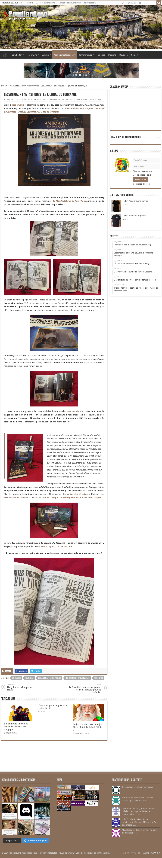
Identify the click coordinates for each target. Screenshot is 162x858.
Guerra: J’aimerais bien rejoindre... (137, 787)
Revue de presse (66, 853)
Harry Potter (16, 55)
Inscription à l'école (141, 184)
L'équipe (79, 853)
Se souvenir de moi (143, 172)
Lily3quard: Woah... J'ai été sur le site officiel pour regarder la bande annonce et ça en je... (138, 811)
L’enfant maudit (85, 55)
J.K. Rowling (32, 55)
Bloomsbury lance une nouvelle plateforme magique (16, 726)
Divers (36, 86)
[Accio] (158, 2)
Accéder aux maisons (45, 3)
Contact (134, 55)
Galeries (101, 55)
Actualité (15, 86)
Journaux (29, 678)
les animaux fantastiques (49, 678)
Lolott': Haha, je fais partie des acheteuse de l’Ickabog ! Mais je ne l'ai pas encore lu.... (139, 822)
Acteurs (45, 55)
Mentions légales (49, 853)
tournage (98, 678)
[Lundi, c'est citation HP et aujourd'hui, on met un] (9, 827)
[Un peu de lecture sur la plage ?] (26, 794)
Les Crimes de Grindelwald (77, 678)
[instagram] (135, 3)
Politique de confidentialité (97, 853)
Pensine (10, 100)
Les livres (69, 100)
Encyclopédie (90, 3)
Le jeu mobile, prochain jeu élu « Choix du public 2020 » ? (88, 727)
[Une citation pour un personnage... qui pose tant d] (9, 811)
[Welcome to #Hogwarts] (9, 794)
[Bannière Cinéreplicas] (81, 70)
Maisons (112, 55)
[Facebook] (126, 3)
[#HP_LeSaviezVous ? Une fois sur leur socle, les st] (42, 811)
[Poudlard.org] (25, 14)
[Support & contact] (139, 3)
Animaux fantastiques (64, 55)
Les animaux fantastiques (54, 100)
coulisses (16, 678)
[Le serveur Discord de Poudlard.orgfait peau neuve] (26, 811)
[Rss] (123, 3)
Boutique (123, 55)
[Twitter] (129, 3)
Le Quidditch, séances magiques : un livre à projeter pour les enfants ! (85, 688)
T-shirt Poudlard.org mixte (69, 3)
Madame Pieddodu (76, 411)
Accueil (30, 3)
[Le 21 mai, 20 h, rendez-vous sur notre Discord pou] (26, 827)
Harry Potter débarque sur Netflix (20, 687)
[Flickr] (132, 3)
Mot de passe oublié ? (143, 175)
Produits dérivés (80, 100)
